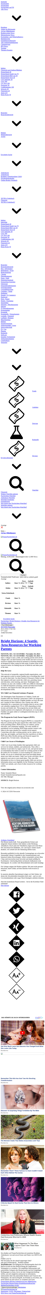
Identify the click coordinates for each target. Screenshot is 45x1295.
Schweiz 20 (5, 89)
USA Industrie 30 (6, 79)
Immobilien (4, 303)
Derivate (35, 423)
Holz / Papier (5, 299)
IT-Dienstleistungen (7, 308)
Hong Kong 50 (6, 95)
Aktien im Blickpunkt (8, 29)
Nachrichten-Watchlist (8, 496)
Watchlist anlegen (6, 505)
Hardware (4, 297)
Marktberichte (5, 39)
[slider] (4, 634)
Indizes (3, 68)
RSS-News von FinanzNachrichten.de (13, 1293)
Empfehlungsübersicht (8, 41)
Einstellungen (5, 501)
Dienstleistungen (6, 276)
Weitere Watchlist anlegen (9, 494)
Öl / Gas (3, 329)
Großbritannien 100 (7, 87)
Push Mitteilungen (7, 625)
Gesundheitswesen (7, 289)
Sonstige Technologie (8, 337)
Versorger (4, 342)
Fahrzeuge (4, 284)
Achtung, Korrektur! (7, 840)
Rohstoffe (4, 333)
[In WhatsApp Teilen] (16, 966)
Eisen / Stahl (5, 278)
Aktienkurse (5, 173)
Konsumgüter (5, 310)
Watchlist (35, 490)
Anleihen (35, 407)
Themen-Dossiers (6, 50)
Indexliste (4, 222)
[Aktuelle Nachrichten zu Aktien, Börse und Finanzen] (9, 537)
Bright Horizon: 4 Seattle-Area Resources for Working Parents (21, 645)
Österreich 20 (5, 91)
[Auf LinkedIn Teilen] (16, 950)
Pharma (3, 331)
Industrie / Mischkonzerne (9, 305)
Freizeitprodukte (6, 287)
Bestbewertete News (7, 33)
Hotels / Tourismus (7, 301)
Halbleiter (4, 293)
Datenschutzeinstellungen (9, 1287)
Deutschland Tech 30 (8, 78)
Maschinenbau (5, 320)
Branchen (4, 113)
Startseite (4, 2)
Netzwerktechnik (6, 327)
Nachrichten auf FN (7, 7)
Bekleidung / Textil (7, 270)
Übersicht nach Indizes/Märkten (11, 70)
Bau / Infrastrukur (7, 269)
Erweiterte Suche (6, 155)
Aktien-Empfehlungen (21, 1283)
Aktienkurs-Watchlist (8, 498)
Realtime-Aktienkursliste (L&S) (11, 176)
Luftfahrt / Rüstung (7, 318)
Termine (3, 48)
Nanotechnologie (6, 323)
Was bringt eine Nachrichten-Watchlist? (14, 503)
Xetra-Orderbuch (16, 1281)
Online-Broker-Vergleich (9, 180)
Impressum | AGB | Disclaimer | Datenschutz (15, 1291)
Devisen (35, 456)
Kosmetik (4, 312)
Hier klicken (5, 885)
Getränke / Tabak (6, 291)
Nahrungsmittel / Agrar (8, 325)
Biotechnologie (6, 272)
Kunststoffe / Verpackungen (10, 314)
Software (4, 335)
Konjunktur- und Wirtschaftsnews (12, 37)
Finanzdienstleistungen (8, 286)
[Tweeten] (16, 918)
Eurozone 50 (5, 85)
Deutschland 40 (6, 72)
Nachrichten (5, 4)
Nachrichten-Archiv (12, 1285)
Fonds (34, 391)
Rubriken (4, 27)
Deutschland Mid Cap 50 (9, 76)
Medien (3, 133)
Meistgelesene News (7, 35)
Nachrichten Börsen (7, 1283)
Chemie (3, 274)
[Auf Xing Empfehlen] (16, 934)
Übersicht (4, 200)
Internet (3, 306)
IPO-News (4, 46)
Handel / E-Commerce (8, 295)
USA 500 (4, 81)
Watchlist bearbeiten (7, 500)
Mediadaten (22, 1287)
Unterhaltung (5, 340)
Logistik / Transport (7, 316)
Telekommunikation (7, 339)
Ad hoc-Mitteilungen (8, 31)
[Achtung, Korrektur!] (21, 838)
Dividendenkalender (7, 178)
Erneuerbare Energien (8, 282)
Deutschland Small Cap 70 (10, 74)
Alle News (4, 9)
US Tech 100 (5, 83)
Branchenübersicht (7, 115)
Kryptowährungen (7, 458)
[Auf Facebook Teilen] (16, 902)
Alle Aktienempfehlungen (9, 42)
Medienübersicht (6, 135)
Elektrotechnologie (7, 280)
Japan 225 (4, 93)
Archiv (3, 136)
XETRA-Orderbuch (7, 198)
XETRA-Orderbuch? (8, 202)
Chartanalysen (5, 44)
